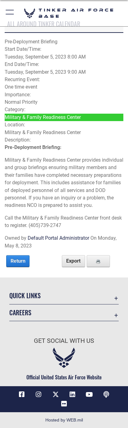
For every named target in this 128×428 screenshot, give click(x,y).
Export (73, 261)
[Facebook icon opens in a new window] (21, 394)
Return (18, 261)
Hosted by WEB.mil (64, 419)
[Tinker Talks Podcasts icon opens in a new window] (106, 394)
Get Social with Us (64, 340)
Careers (20, 312)
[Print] (98, 261)
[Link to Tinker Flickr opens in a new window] (64, 403)
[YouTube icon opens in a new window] (89, 394)
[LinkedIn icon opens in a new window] (72, 394)
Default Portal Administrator (58, 238)
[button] (10, 13)
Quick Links (25, 295)
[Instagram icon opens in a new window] (38, 394)
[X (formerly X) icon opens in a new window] (55, 394)
